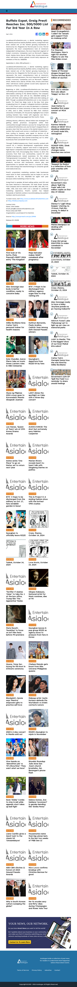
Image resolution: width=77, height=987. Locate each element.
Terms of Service (23, 970)
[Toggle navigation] (7, 11)
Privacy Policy (37, 970)
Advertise (48, 970)
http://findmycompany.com (17, 201)
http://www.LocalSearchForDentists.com (34, 199)
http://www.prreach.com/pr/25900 (24, 216)
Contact (57, 970)
